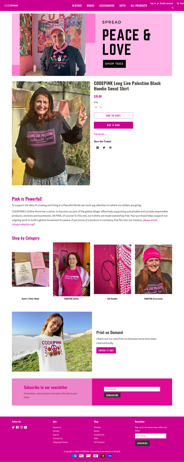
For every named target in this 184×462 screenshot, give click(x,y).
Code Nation (105, 451)
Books (90, 5)
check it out (106, 350)
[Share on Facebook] (97, 147)
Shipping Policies (60, 442)
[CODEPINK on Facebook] (17, 428)
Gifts (123, 5)
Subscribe (112, 395)
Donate (56, 431)
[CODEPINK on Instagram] (21, 428)
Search (56, 435)
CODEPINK (84, 451)
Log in (153, 3)
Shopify (117, 451)
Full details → (100, 134)
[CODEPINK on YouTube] (25, 428)
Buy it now (113, 125)
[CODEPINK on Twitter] (13, 428)
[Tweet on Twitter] (104, 147)
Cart (182, 3)
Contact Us (58, 438)
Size (96, 102)
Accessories (106, 5)
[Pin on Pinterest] (110, 147)
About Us (57, 427)
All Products (139, 5)
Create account (166, 3)
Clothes (77, 5)
